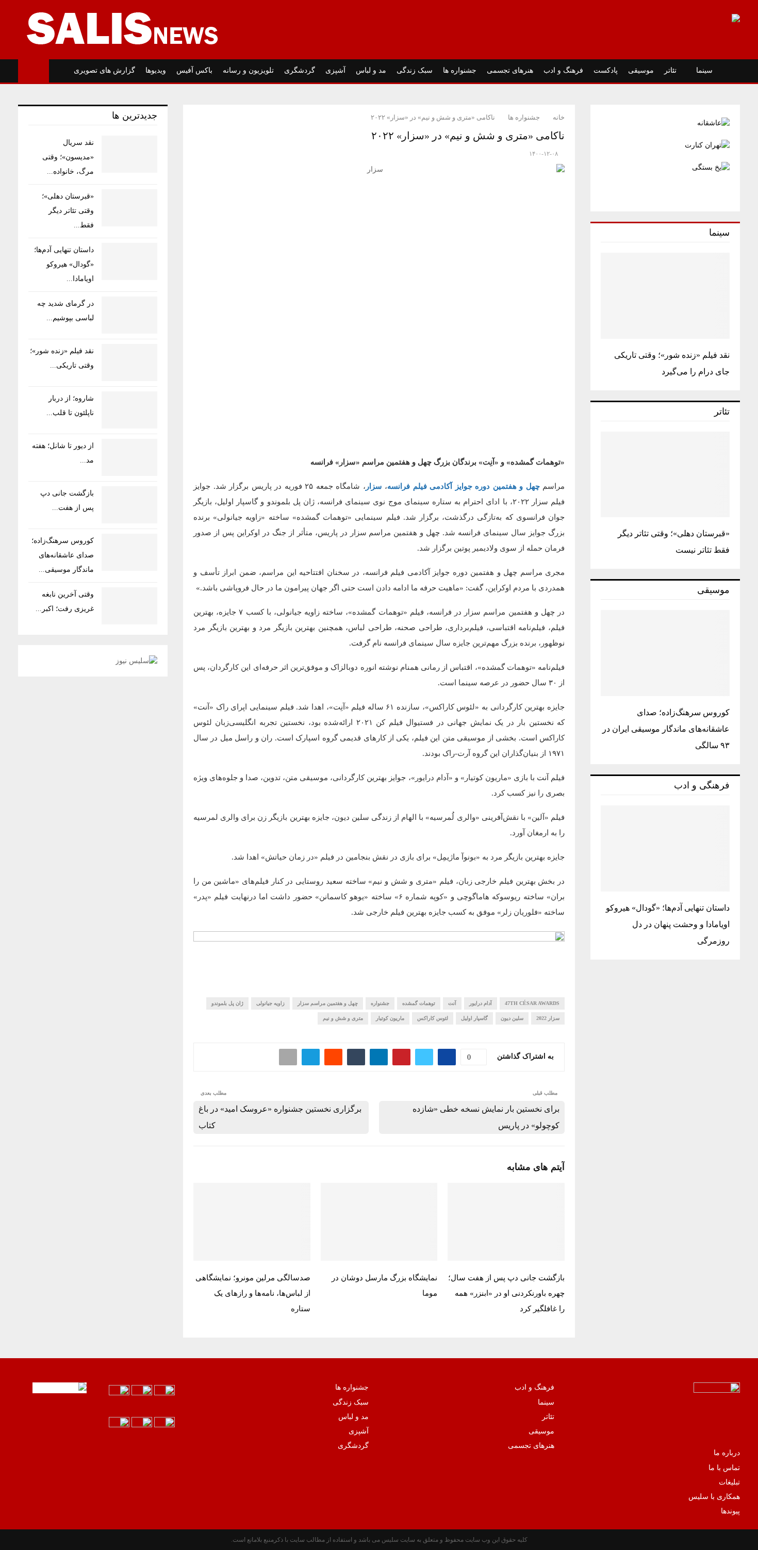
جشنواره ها (459, 70)
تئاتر (670, 70)
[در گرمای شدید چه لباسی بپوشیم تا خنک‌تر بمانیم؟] (129, 315)
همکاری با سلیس (714, 1496)
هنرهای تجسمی (510, 70)
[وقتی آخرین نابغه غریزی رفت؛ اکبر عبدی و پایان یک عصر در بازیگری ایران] (129, 605)
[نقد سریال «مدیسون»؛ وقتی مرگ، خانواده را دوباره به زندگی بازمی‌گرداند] (129, 154)
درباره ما (727, 1453)
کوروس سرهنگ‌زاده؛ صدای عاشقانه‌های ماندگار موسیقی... (62, 555)
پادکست (606, 70)
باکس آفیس (194, 70)
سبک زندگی (415, 70)
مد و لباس (371, 70)
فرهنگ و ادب (563, 70)
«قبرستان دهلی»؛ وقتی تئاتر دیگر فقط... (68, 210)
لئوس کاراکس (432, 1018)
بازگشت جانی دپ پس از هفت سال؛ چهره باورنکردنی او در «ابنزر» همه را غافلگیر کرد (506, 1293)
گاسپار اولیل (474, 1018)
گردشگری (299, 70)
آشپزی (335, 70)
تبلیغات (729, 1482)
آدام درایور (480, 1003)
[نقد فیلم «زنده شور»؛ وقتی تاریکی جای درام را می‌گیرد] (665, 296)
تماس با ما (724, 1468)
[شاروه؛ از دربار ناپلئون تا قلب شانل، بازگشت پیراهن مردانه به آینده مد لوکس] (129, 409)
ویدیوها (155, 70)
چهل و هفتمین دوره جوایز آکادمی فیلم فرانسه (463, 486)
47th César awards (532, 1003)
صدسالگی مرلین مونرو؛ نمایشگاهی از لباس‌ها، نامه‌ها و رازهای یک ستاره (252, 1293)
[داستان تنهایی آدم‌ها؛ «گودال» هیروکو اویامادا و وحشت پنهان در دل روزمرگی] (665, 848)
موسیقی (641, 70)
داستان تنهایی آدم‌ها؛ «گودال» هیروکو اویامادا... (64, 264)
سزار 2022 (547, 1018)
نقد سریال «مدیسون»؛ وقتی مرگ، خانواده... (68, 157)
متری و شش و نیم (343, 1018)
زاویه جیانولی (270, 1003)
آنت (452, 1003)
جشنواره (380, 1003)
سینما (704, 70)
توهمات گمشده (418, 1003)
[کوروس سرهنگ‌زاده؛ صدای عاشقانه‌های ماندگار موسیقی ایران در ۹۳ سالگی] (665, 653)
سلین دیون (512, 1018)
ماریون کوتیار (390, 1018)
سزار (374, 486)
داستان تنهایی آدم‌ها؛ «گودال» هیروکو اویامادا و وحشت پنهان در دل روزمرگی (668, 924)
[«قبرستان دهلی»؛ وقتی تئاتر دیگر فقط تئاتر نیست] (665, 475)
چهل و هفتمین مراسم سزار (328, 1003)
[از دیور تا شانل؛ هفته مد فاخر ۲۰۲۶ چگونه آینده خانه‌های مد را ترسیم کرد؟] (129, 457)
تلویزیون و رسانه (248, 70)
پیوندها (730, 1511)
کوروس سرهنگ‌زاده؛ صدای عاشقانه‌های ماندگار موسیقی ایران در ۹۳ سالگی (666, 729)
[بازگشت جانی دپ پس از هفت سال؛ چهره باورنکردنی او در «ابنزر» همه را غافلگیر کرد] (129, 504)
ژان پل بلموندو (227, 1003)
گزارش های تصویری (104, 70)
